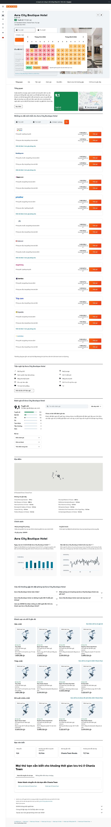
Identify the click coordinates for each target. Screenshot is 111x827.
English (69, 2)
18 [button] (44, 54)
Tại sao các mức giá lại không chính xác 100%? (30, 812)
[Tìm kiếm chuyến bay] (3, 12)
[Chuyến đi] (3, 32)
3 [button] (40, 46)
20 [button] (53, 54)
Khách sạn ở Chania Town (52, 786)
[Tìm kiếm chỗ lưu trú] (3, 15)
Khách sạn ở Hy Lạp (46, 821)
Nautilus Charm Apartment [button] (89, 646)
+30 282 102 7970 (19, 25)
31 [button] (79, 63)
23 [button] (36, 59)
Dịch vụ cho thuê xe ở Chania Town (27, 786)
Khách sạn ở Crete (57, 821)
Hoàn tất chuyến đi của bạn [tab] (25, 775)
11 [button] (44, 50)
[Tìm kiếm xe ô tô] (3, 19)
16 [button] (36, 54)
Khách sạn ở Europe (34, 821)
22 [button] (32, 59)
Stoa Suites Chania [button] (64, 646)
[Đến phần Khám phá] (3, 24)
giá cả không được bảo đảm (45, 801)
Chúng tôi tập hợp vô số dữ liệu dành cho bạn (30, 809)
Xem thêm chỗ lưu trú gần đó (94, 624)
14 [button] (27, 54)
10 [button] (40, 50)
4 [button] (44, 46)
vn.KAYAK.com (17, 821)
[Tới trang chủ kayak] (11, 6)
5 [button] (48, 46)
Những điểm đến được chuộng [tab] (44, 775)
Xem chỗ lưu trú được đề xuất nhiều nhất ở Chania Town (87, 698)
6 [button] (52, 46)
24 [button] (40, 59)
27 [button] (52, 59)
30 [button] (36, 63)
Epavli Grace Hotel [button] (42, 646)
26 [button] (48, 59)
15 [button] (32, 54)
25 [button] (44, 59)
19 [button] (48, 54)
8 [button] (31, 50)
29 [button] (32, 63)
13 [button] (52, 50)
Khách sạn (25, 821)
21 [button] (27, 59)
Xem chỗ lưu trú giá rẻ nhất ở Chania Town (91, 661)
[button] (109, 2)
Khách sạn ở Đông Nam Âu (70, 821)
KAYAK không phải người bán (25, 806)
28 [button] (27, 63)
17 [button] (40, 54)
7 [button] (27, 50)
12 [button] (48, 50)
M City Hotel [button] (84, 683)
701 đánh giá (27, 20)
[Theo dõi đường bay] (3, 27)
